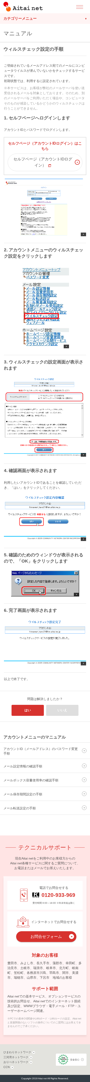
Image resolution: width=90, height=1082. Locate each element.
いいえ (62, 710)
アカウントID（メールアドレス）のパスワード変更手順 (40, 751)
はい (27, 710)
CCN (6, 1067)
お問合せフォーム (46, 936)
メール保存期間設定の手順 (22, 794)
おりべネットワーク (15, 1062)
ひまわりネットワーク (17, 1052)
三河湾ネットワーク (15, 1057)
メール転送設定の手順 (19, 808)
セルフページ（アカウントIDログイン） (42, 162)
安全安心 (74, 1059)
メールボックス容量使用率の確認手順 (30, 780)
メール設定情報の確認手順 (22, 766)
